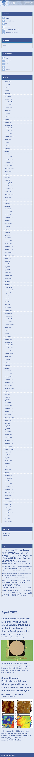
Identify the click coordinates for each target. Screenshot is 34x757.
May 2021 (7, 232)
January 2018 (8, 342)
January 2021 (8, 243)
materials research (7, 571)
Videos (7, 24)
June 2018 (7, 330)
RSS (6, 58)
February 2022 (8, 212)
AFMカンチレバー (11, 555)
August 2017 (8, 356)
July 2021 (7, 226)
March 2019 (8, 307)
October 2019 (8, 287)
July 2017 (7, 359)
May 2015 (7, 426)
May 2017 (7, 365)
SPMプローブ (19, 590)
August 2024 (8, 139)
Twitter (7, 64)
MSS (22, 575)
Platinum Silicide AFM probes (13, 580)
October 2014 (8, 446)
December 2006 (9, 486)
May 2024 (7, 148)
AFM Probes (9, 552)
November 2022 (9, 188)
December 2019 (9, 281)
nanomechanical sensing (8, 578)
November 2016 (9, 382)
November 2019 (9, 284)
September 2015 (9, 417)
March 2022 (8, 209)
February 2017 (8, 374)
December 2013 (9, 463)
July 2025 (7, 113)
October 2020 (8, 252)
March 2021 (8, 238)
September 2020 (9, 255)
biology (18, 561)
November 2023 (9, 162)
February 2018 (8, 339)
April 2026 (7, 93)
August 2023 (8, 171)
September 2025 (9, 107)
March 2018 (8, 336)
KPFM (17, 566)
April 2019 (7, 304)
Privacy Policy (6, 533)
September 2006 (9, 492)
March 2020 (8, 272)
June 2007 (7, 481)
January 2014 (8, 460)
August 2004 (8, 507)
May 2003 (7, 518)
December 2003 (9, 513)
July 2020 (7, 261)
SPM (16, 588)
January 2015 (8, 437)
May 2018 (7, 333)
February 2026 (8, 99)
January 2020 (8, 278)
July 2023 (7, 174)
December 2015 (9, 408)
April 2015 (7, 429)
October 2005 (8, 501)
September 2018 (9, 324)
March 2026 (8, 96)
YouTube (7, 66)
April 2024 (7, 151)
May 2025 (7, 119)
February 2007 (8, 484)
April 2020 (7, 269)
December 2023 (9, 160)
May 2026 (7, 90)
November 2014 (9, 443)
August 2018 (8, 327)
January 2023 (8, 183)
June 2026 (7, 87)
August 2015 (8, 420)
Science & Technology (11, 32)
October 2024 (8, 133)
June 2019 (7, 298)
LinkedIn (7, 69)
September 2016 (9, 388)
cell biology (23, 561)
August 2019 (8, 293)
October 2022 (8, 191)
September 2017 (9, 353)
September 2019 (9, 290)
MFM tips (19, 575)
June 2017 (7, 362)
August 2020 (8, 258)
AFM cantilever (21, 550)
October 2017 (8, 350)
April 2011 (7, 472)
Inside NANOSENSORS (12, 29)
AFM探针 (8, 558)
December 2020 (9, 246)
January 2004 (8, 510)
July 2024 (7, 142)
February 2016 (8, 405)
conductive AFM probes (9, 564)
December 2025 (9, 102)
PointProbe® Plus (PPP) (15, 583)
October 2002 (8, 521)
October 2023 (8, 165)
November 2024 (9, 131)
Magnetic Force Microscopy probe (20, 568)
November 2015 (9, 411)
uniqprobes (21, 593)
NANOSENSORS (19, 577)
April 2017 (7, 368)
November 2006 (9, 489)
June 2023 (7, 177)
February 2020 (8, 275)
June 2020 (7, 264)
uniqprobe (14, 593)
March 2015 (8, 431)
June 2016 (7, 394)
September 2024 (9, 136)
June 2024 (7, 145)
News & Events (9, 21)
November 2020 (9, 249)
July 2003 (7, 515)
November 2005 (9, 498)
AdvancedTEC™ (5, 550)
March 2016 (8, 403)
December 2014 (9, 440)
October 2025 (8, 105)
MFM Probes (13, 575)
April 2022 (7, 206)
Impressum (6, 535)
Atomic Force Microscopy (16, 559)
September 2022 (9, 194)
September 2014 (9, 449)
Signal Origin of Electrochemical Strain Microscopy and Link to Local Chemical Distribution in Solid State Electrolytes (16, 684)
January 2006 (8, 495)
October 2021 (8, 223)
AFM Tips (22, 553)
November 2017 (9, 348)
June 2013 (7, 466)
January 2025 (8, 125)
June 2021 (7, 229)
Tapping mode (5, 593)
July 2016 (7, 391)
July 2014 (7, 455)
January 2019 (8, 313)
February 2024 (8, 157)
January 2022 (8, 214)
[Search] (30, 45)
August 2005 (8, 504)
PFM (24, 577)
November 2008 (9, 475)
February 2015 (8, 434)
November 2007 (9, 478)
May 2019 (7, 301)
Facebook (8, 61)
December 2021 (9, 217)
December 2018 (9, 316)
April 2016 (7, 400)
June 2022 (7, 200)
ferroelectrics (21, 563)
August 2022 (8, 197)
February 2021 (8, 241)
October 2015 (8, 414)
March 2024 (8, 154)
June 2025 (7, 116)
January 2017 (8, 377)
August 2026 (8, 81)
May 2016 (7, 397)
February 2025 (8, 122)
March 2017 (8, 371)
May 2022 (7, 203)
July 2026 (7, 84)
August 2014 (8, 452)
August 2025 (8, 110)
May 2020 (7, 267)
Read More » (11, 672)
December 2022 (9, 186)
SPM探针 (29, 590)
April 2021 (7, 235)
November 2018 (9, 319)
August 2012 (8, 469)
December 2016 (9, 379)
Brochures (8, 27)
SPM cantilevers (23, 588)
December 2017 (9, 345)
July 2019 (7, 296)
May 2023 (7, 180)
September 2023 (9, 168)
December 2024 (9, 128)
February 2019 (8, 310)
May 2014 (7, 458)
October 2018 (8, 322)
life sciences (23, 566)
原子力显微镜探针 (13, 595)
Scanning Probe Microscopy (11, 586)
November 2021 (9, 220)
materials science (18, 571)
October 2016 (8, 385)
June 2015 (7, 423)
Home (7, 18)
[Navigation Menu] (30, 3)
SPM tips (11, 590)
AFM (11, 550)
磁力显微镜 (23, 595)
